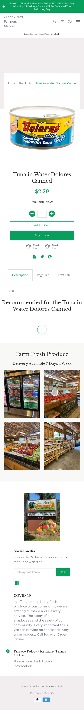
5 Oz (11, 291)
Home (11, 83)
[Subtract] (32, 214)
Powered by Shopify (42, 692)
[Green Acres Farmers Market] (42, 541)
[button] (3, 6)
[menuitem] (55, 22)
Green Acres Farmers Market (13, 21)
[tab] (20, 275)
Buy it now (42, 235)
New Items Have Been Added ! (42, 34)
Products (25, 83)
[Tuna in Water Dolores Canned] (42, 127)
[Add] (52, 214)
